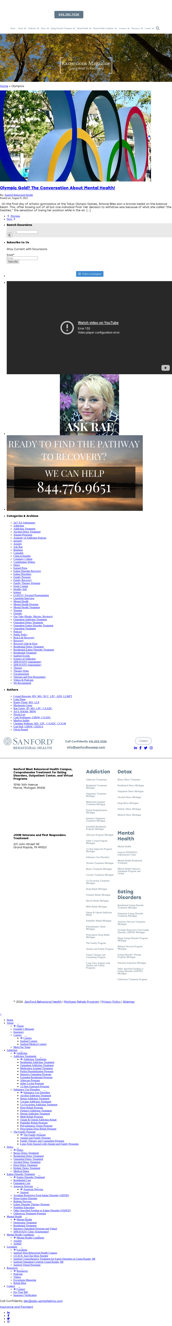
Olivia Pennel (20, 729)
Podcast (17, 631)
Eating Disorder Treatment (61, 28)
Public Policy (20, 634)
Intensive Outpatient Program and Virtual (35, 1228)
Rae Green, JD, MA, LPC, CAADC (32, 708)
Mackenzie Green (22, 705)
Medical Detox (21, 1171)
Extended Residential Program (36, 1077)
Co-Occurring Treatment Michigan (98, 882)
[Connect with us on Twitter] (8, 1318)
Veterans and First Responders (29, 677)
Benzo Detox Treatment (129, 780)
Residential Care (22, 1180)
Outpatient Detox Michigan (130, 791)
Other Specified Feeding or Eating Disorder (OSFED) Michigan (130, 971)
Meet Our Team (21, 1047)
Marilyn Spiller (21, 720)
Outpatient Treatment (24, 628)
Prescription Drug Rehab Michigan (98, 936)
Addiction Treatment (24, 528)
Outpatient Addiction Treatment (30, 619)
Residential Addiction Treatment (37, 1062)
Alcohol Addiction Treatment (35, 1095)
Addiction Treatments (96, 780)
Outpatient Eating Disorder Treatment (33, 625)
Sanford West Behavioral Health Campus (35, 1252)
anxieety (17, 540)
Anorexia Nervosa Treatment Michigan (131, 923)
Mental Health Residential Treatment (130, 862)
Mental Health (82, 28)
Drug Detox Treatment (25, 1165)
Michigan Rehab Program (81, 1001)
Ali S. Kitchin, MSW (24, 711)
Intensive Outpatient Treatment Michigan (95, 819)
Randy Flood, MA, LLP (26, 702)
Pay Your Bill (20, 1292)
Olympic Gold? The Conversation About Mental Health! (57, 187)
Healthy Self (20, 589)
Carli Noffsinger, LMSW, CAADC (32, 717)
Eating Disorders (22, 574)
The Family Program (96, 943)
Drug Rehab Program (31, 1107)
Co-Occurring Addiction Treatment (38, 1104)
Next (10, 219)
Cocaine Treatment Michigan (100, 875)
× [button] (1, 1014)
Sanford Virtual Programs (26, 1264)
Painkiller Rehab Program (34, 1122)
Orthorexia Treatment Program (132, 979)
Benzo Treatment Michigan (99, 869)
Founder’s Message (23, 1029)
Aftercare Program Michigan (99, 835)
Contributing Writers (24, 562)
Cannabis (18, 553)
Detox (43, 28)
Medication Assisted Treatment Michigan (95, 803)
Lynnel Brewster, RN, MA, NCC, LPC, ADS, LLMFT (42, 696)
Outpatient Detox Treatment (28, 622)
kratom (17, 592)
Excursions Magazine (24, 1280)
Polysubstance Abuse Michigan (96, 928)
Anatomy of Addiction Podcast (29, 537)
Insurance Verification (25, 1295)
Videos (17, 1277)
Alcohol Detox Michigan (129, 797)
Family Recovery (22, 580)
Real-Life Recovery (23, 637)
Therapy (17, 667)
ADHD (17, 1243)
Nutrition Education (23, 1207)
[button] (25, 28)
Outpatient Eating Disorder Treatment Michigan (130, 914)
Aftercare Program (30, 1080)
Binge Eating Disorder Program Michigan (133, 939)
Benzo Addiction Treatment (34, 1098)
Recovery (18, 640)
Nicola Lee (19, 714)
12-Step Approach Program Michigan (99, 850)
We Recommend (22, 683)
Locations (122, 28)
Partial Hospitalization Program (36, 1071)
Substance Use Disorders (97, 857)
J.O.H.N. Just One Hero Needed (30, 1255)
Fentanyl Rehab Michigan (98, 895)
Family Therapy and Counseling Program (95, 956)
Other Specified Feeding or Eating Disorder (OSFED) (42, 1210)
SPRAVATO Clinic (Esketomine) (31, 1231)
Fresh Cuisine (20, 586)
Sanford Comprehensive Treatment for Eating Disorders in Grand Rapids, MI (54, 1258)
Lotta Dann (19, 699)
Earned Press (20, 568)
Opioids (17, 613)
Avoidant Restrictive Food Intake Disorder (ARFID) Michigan (133, 931)
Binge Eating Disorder (25, 1198)
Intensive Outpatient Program (35, 1074)
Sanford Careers (28, 1041)
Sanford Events (21, 655)
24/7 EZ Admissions (24, 522)
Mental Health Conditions (103, 28)
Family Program (22, 577)
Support (24, 1192)
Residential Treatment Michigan (96, 786)
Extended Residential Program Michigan (96, 828)
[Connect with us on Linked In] (8, 1312)
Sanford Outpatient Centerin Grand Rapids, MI (38, 1261)
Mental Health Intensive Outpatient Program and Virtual (129, 871)
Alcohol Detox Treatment (26, 531)
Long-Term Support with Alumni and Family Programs (98, 965)
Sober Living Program (32, 1083)
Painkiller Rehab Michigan (98, 921)
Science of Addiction (24, 658)
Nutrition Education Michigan (132, 963)
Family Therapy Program (26, 583)
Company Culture (22, 559)
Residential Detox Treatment (28, 646)
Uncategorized (21, 673)
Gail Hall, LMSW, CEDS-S (28, 726)
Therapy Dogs (21, 670)
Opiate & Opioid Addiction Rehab (99, 913)
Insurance (18, 1032)
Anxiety (17, 543)
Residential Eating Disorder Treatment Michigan (131, 906)
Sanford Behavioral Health (19, 195)
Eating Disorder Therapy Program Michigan (129, 956)
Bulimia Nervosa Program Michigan (130, 947)
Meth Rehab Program (31, 1116)
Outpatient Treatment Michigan (96, 795)
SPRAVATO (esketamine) (27, 661)
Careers (20, 1035)
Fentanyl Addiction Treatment (36, 1110)
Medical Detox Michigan (129, 815)
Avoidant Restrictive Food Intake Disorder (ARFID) (41, 1195)
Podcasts (18, 1274)
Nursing (17, 610)
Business (18, 549)
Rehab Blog (19, 1283)
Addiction (32, 28)
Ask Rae (18, 546)
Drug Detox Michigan (128, 803)
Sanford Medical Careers (33, 1044)
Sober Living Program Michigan (97, 842)
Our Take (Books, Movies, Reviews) (33, 616)
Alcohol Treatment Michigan (100, 863)
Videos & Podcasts (23, 680)
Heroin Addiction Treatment (35, 1113)
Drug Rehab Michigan (96, 889)
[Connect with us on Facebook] (8, 1315)
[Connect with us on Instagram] (8, 1321)
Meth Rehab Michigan (96, 907)
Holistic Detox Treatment (26, 1168)
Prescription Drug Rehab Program (38, 1128)
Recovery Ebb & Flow (25, 643)
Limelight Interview (23, 598)
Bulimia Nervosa (22, 1201)
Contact (148, 28)
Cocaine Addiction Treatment (35, 1101)
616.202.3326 (98, 741)
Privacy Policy (111, 1001)
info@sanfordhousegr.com (86, 747)
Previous (15, 216)
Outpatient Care (21, 1183)
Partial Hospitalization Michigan (96, 811)
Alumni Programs (22, 534)
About (20, 28)
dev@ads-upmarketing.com (43, 1301)
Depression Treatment (25, 1222)
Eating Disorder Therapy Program (31, 1204)
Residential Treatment (24, 652)
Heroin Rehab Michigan (97, 901)
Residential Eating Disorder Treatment (33, 649)
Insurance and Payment (16, 1307)
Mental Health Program (25, 604)
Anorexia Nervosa (23, 1186)
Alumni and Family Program (100, 949)
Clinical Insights (22, 556)
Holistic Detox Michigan (129, 809)
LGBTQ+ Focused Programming (31, 595)
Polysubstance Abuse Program (36, 1125)
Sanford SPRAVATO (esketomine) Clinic (127, 853)
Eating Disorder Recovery (27, 571)
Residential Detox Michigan (131, 785)
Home (12, 28)
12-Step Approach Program (34, 1086)
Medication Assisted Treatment (36, 1068)
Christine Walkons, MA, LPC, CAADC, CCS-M (39, 723)
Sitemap (129, 1001)
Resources (136, 28)
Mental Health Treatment (26, 607)
